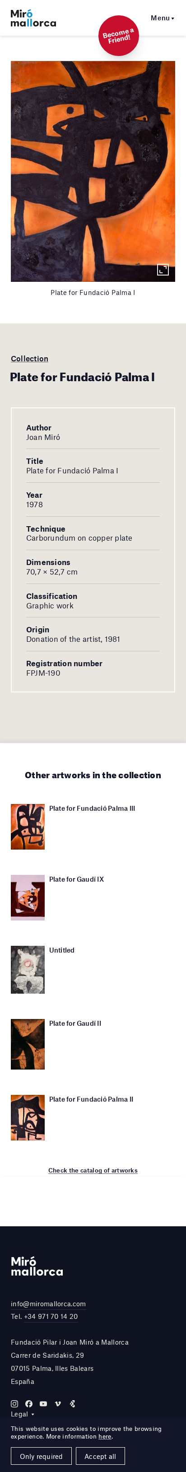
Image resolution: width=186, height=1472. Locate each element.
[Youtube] (43, 1403)
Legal (19, 1414)
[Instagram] (14, 1403)
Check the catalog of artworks (93, 1170)
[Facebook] (29, 1403)
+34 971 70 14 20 (51, 1316)
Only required (41, 1456)
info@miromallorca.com (48, 1303)
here (104, 1436)
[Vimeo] (57, 1403)
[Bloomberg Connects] (72, 1403)
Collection (29, 358)
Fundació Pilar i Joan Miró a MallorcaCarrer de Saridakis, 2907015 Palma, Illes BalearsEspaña (70, 1361)
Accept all (100, 1456)
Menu (160, 18)
